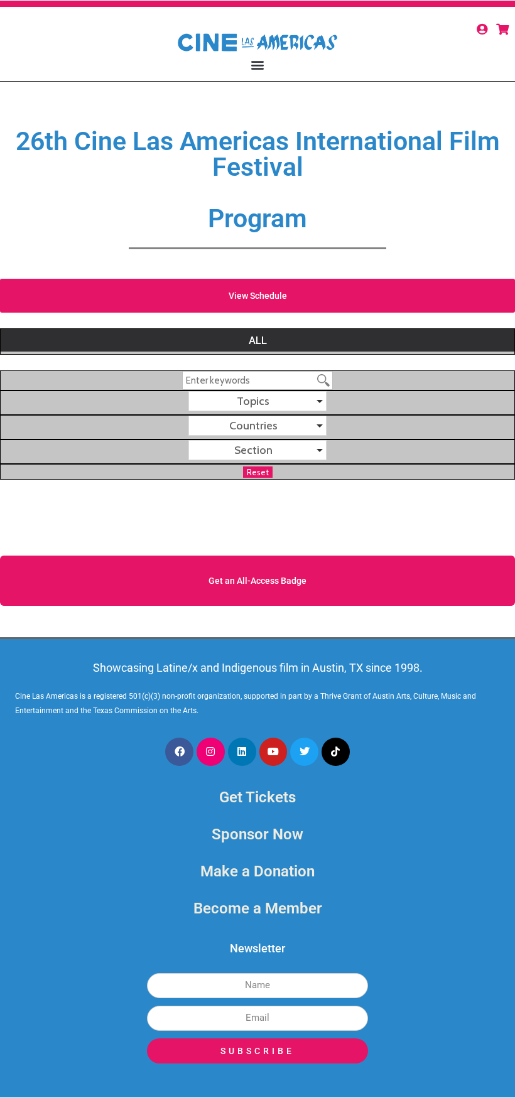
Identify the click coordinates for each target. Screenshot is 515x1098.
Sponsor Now (257, 834)
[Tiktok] (336, 752)
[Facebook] (179, 752)
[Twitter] (304, 752)
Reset (258, 472)
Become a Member (257, 908)
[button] (257, 64)
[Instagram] (211, 752)
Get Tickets (257, 797)
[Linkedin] (242, 752)
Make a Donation (257, 871)
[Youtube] (273, 752)
